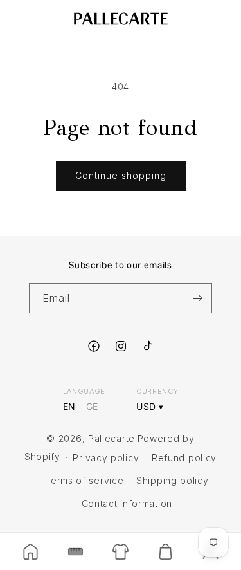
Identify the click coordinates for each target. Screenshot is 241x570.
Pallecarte (111, 438)
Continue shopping (120, 175)
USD (146, 407)
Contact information (127, 503)
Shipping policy (172, 480)
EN (69, 406)
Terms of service (84, 480)
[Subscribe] (197, 298)
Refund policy (184, 457)
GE (92, 406)
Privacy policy (106, 457)
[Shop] (120, 551)
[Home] (30, 551)
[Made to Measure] (75, 551)
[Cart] (165, 551)
